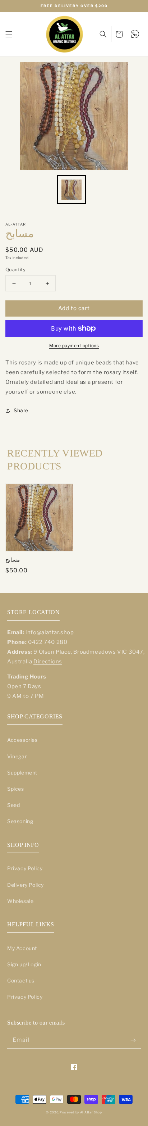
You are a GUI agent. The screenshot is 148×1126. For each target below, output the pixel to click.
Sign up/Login (24, 964)
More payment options (74, 345)
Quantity (15, 269)
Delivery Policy (25, 885)
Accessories (22, 740)
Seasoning (20, 821)
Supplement (22, 772)
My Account (22, 948)
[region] (74, 6)
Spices (15, 789)
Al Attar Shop (91, 1112)
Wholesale (20, 901)
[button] (9, 34)
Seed (13, 805)
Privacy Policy (24, 868)
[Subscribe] (133, 1040)
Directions (47, 661)
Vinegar (17, 756)
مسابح (12, 560)
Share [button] (21, 410)
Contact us (20, 980)
